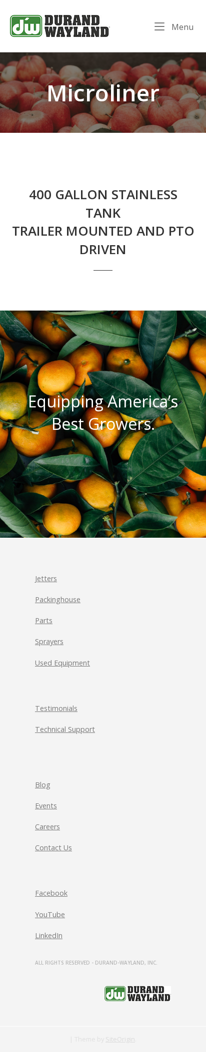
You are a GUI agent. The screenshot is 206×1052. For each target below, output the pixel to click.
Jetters (46, 578)
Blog (42, 784)
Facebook (51, 893)
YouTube (50, 914)
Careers (47, 826)
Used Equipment (62, 663)
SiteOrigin (120, 1039)
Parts (43, 620)
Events (46, 805)
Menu (182, 26)
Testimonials (56, 708)
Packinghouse (57, 599)
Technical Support (65, 729)
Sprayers (49, 641)
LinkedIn (48, 935)
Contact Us (53, 847)
